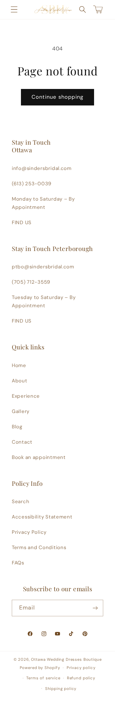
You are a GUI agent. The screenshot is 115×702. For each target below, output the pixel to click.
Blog (17, 426)
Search (20, 501)
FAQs (18, 562)
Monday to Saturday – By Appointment (43, 203)
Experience (26, 396)
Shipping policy (61, 688)
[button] (14, 9)
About (19, 380)
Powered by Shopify (40, 667)
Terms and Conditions (39, 547)
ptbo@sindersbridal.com (43, 266)
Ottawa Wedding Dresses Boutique (66, 659)
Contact (22, 442)
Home (19, 365)
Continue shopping (57, 96)
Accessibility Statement (42, 516)
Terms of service (43, 677)
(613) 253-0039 (32, 183)
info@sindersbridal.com (42, 168)
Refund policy (81, 677)
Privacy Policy (29, 532)
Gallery (20, 411)
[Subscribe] (95, 608)
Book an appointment (39, 457)
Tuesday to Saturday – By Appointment (43, 301)
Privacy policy (81, 667)
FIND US (22, 222)
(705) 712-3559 (31, 282)
